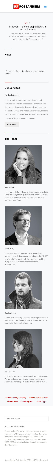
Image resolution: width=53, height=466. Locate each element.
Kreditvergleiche (27, 402)
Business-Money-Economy (15, 397)
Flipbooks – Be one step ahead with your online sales (27, 27)
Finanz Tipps (41, 402)
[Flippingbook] (26, 6)
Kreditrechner (12, 402)
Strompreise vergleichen (38, 397)
